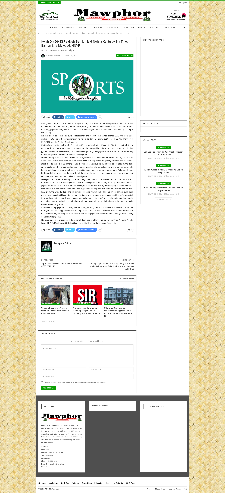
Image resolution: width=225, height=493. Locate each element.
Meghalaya (67, 28)
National (98, 28)
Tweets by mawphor (100, 405)
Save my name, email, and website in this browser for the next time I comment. (76, 382)
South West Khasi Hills (125, 55)
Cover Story (113, 28)
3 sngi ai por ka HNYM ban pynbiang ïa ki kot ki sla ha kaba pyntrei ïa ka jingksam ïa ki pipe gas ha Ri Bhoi (112, 266)
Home (54, 28)
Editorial (156, 28)
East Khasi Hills (163, 147)
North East (84, 28)
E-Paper (171, 28)
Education (129, 28)
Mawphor (150, 489)
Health (141, 28)
